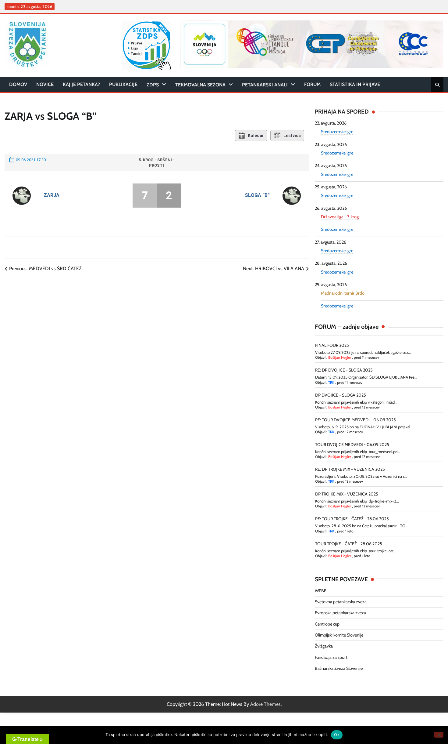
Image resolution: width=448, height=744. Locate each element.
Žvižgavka (324, 646)
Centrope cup (327, 624)
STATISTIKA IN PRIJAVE (355, 84)
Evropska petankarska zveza (340, 612)
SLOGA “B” (257, 195)
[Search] (437, 84)
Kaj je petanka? (81, 84)
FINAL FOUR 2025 (332, 345)
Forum (312, 84)
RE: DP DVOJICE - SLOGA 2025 (344, 370)
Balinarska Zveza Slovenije (339, 668)
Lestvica (292, 135)
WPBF (320, 590)
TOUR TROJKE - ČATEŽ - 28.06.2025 (348, 543)
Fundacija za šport (331, 657)
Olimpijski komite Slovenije (339, 635)
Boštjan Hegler (339, 357)
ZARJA (51, 195)
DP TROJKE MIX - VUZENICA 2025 (346, 494)
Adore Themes (265, 704)
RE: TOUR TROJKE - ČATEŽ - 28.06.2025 (352, 518)
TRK (331, 382)
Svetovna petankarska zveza (341, 601)
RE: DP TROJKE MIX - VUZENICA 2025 (350, 469)
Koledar (256, 135)
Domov (18, 84)
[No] (438, 735)
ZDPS (153, 85)
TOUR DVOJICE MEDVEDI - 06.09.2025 (352, 444)
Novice (45, 84)
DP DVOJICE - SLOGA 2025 (340, 395)
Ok (337, 734)
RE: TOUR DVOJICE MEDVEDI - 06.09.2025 (355, 420)
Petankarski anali (265, 85)
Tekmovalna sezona (200, 85)
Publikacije (123, 84)
